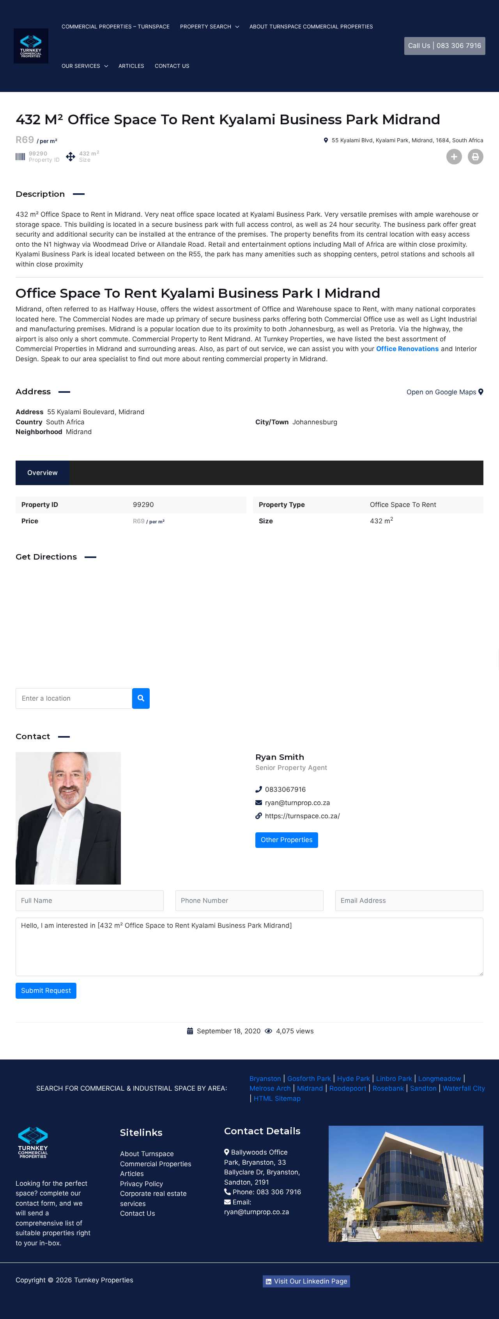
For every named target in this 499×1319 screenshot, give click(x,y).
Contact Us (172, 66)
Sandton (423, 1088)
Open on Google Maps (442, 392)
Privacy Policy (141, 1184)
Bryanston (265, 1078)
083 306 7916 (279, 1192)
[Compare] (454, 156)
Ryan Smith (279, 757)
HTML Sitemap (278, 1098)
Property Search (205, 26)
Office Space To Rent (403, 505)
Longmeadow (439, 1078)
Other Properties (287, 840)
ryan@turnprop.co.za (256, 1212)
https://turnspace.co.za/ (302, 816)
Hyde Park (353, 1078)
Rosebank (388, 1088)
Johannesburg (314, 422)
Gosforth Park (309, 1078)
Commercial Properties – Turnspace (116, 26)
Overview (42, 473)
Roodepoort (347, 1088)
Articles (131, 66)
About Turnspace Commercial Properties (311, 26)
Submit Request (46, 990)
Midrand (79, 432)
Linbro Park (394, 1078)
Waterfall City (464, 1088)
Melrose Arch (270, 1088)
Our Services (81, 66)
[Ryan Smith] (130, 818)
